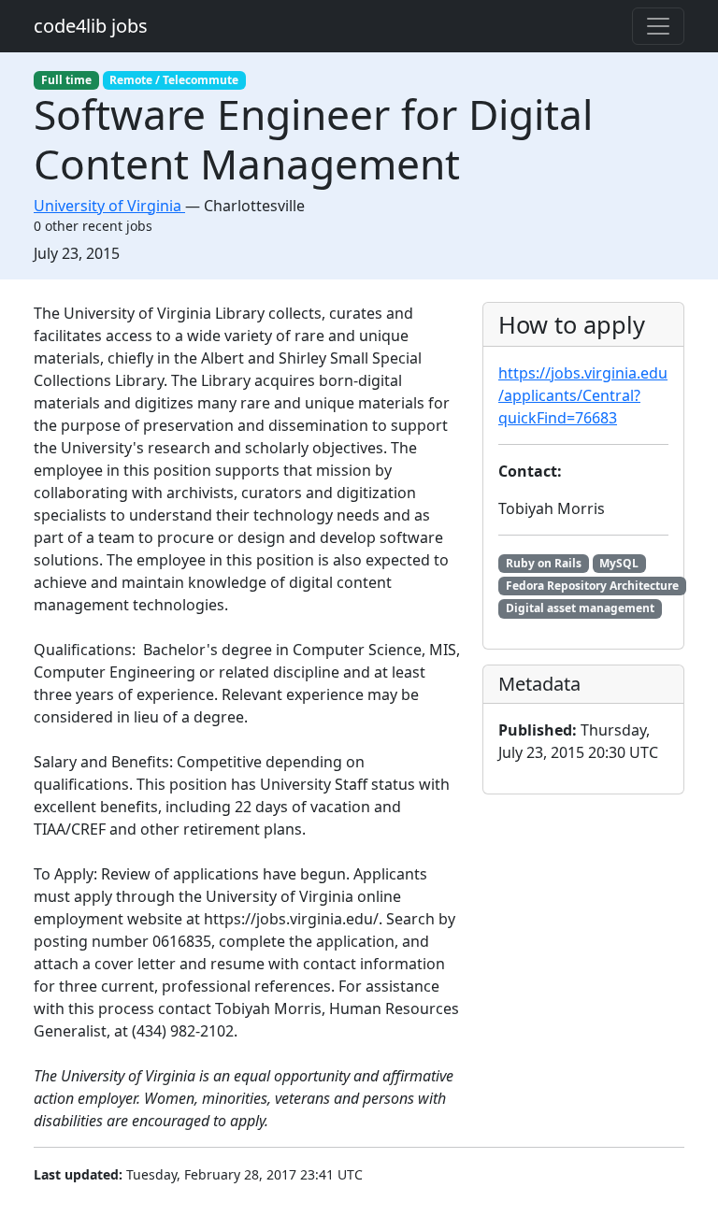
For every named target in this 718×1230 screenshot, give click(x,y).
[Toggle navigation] (658, 26)
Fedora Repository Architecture (592, 586)
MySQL (619, 563)
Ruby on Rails (544, 563)
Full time (66, 80)
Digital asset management (580, 608)
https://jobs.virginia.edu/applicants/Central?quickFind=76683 (583, 395)
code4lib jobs (91, 25)
